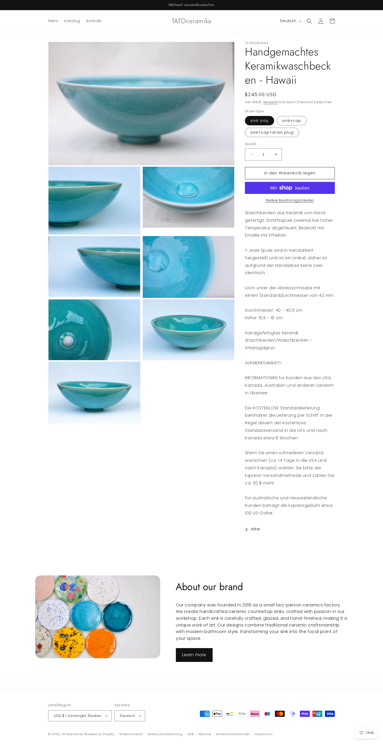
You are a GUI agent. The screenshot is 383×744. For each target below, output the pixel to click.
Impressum (264, 734)
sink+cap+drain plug (272, 132)
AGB (190, 734)
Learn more (194, 655)
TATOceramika (72, 734)
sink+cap (291, 120)
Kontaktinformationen (233, 734)
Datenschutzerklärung (165, 734)
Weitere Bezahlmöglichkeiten (290, 200)
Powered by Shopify (99, 734)
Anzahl (250, 144)
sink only (259, 120)
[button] (309, 21)
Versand (270, 102)
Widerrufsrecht (131, 734)
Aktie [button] (255, 529)
